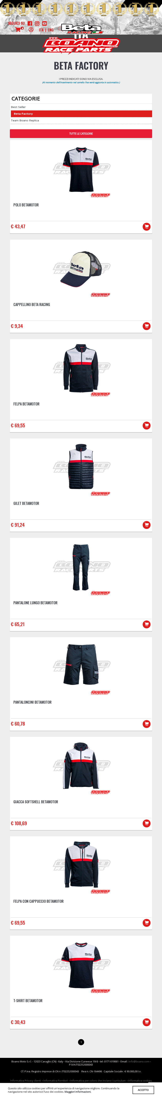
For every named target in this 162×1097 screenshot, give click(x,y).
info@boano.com (139, 1061)
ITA (41, 29)
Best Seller (18, 107)
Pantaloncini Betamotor (32, 702)
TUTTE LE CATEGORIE (81, 133)
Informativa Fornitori (55, 1080)
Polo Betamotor (26, 204)
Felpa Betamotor (26, 403)
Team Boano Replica (25, 120)
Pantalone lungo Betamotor (35, 602)
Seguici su (16, 23)
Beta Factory (23, 113)
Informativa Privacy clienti (25, 1080)
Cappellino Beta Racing (31, 304)
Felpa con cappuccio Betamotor (38, 901)
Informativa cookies (140, 1080)
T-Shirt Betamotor (27, 1000)
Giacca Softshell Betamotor (35, 801)
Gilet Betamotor (26, 503)
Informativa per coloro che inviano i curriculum (98, 1080)
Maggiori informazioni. (78, 1091)
